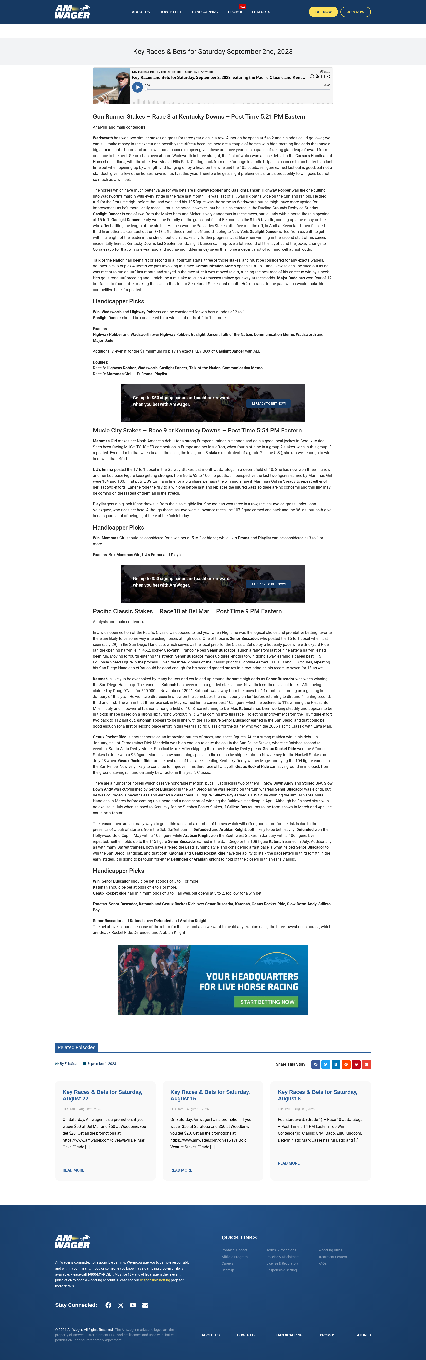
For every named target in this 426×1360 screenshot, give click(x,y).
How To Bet (171, 12)
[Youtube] (133, 1305)
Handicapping (205, 12)
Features (261, 12)
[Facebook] (108, 1305)
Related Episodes (76, 1047)
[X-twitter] (120, 1305)
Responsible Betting (155, 1280)
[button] (315, 1064)
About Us (141, 12)
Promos (236, 10)
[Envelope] (145, 1305)
